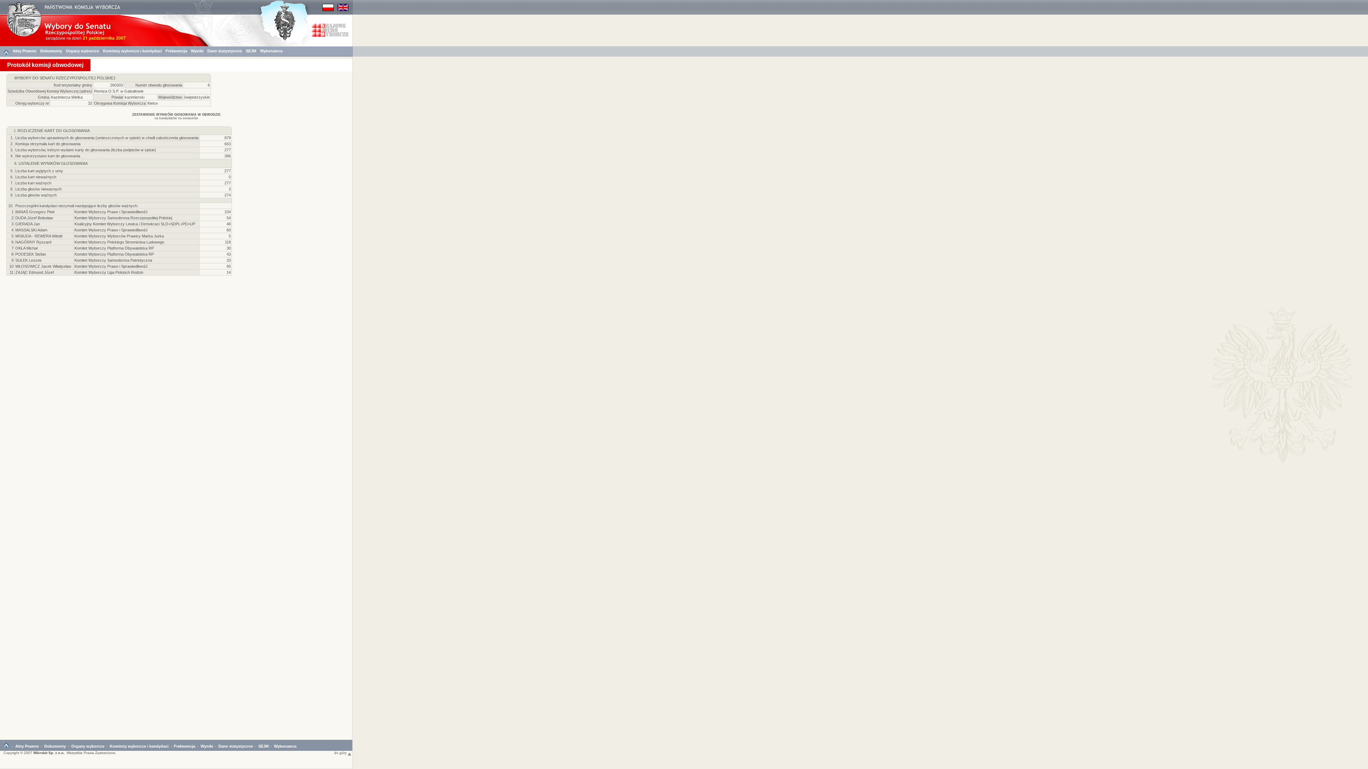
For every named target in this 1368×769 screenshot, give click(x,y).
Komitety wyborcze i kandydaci (132, 51)
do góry (341, 753)
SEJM (251, 51)
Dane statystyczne (224, 51)
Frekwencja (176, 51)
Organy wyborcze (82, 51)
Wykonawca (271, 51)
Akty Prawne (24, 51)
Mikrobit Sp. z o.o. (48, 753)
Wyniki (197, 51)
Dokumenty (51, 51)
